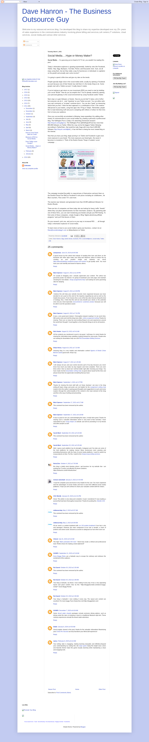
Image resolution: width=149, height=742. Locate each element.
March (28, 130)
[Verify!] (23, 716)
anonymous (57, 253)
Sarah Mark (57, 433)
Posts (27, 41)
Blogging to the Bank (59, 721)
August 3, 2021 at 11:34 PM (72, 273)
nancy (55, 641)
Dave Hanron (57, 238)
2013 (26, 100)
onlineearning (57, 510)
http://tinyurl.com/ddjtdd (62, 129)
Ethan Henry (57, 348)
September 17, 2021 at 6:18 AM (73, 415)
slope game (83, 646)
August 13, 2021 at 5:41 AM (70, 331)
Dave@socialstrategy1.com (57, 230)
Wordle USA (101, 501)
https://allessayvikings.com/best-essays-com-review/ (69, 261)
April (27, 127)
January (28, 154)
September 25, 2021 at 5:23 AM (72, 433)
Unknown (27, 165)
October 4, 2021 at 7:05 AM (69, 463)
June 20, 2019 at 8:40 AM (70, 253)
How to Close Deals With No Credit (32, 133)
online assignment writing (91, 318)
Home (77, 689)
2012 (26, 103)
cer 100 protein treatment (87, 525)
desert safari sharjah (64, 613)
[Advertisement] (33, 62)
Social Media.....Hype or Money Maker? (33, 146)
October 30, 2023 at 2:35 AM (70, 567)
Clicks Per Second (62, 631)
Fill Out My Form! (120, 78)
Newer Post (52, 689)
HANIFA (56, 553)
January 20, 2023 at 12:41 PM (71, 496)
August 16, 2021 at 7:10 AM (71, 348)
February (29, 151)
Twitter (102, 238)
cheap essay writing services (91, 454)
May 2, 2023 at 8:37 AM (70, 510)
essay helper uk (71, 421)
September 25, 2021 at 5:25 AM (72, 445)
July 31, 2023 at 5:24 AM (66, 539)
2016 (26, 92)
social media (96, 238)
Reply (55, 266)
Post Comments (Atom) (63, 692)
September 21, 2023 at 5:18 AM (69, 553)
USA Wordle (57, 496)
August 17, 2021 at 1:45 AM (72, 362)
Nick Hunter (57, 331)
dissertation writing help (73, 371)
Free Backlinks (67, 721)
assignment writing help (98, 387)
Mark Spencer (58, 273)
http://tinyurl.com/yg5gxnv (56, 123)
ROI (80, 238)
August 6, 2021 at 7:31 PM (71, 313)
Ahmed (55, 539)
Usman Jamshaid (59, 480)
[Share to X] (80, 236)
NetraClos (56, 463)
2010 (26, 157)
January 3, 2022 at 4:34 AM (74, 480)
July (27, 119)
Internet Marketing (41, 721)
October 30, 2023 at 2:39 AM (70, 596)
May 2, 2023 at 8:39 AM (70, 523)
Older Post (102, 689)
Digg (62, 238)
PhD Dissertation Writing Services (89, 338)
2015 (26, 95)
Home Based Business (50, 721)
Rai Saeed (56, 567)
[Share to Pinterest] (84, 236)
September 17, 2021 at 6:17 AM (73, 402)
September (29, 116)
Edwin (55, 627)
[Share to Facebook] (82, 236)
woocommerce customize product (83, 302)
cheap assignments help (77, 280)
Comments (28, 45)
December (29, 108)
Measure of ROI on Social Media (31, 138)
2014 (26, 98)
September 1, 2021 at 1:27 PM (72, 382)
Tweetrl (35, 721)
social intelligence (87, 238)
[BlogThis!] (77, 236)
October (28, 114)
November (29, 111)
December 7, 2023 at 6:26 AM (68, 610)
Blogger (83, 727)
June (27, 122)
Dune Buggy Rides (59, 556)
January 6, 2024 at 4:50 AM (66, 627)
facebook (75, 238)
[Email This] (75, 236)
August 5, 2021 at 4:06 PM (71, 291)
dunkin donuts (69, 238)
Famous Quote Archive (28, 721)
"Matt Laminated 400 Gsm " (68, 542)
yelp (50, 240)
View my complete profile (30, 168)
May (27, 125)
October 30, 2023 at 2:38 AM (70, 580)
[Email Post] (71, 236)
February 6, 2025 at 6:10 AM (67, 641)
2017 (26, 89)
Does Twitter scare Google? (31, 142)
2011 (26, 106)
